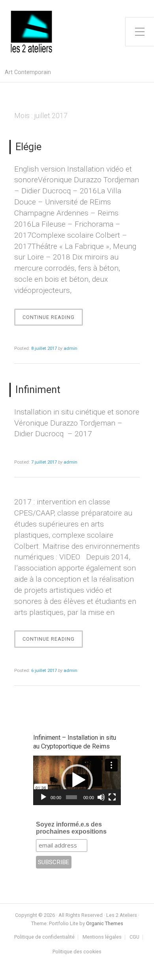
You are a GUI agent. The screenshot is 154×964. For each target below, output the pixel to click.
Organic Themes (104, 923)
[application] (77, 780)
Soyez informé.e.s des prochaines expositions (71, 828)
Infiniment (37, 389)
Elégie (28, 147)
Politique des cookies (77, 951)
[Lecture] (43, 797)
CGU (134, 937)
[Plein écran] (112, 797)
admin (70, 348)
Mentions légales (102, 937)
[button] (77, 780)
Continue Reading (51, 320)
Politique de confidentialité (44, 937)
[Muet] (101, 797)
